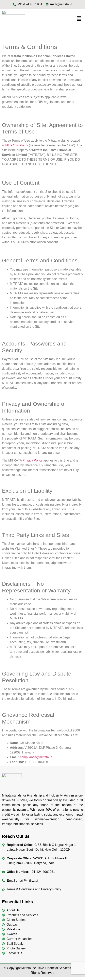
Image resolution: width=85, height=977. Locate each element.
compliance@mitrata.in (36, 757)
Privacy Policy (32, 460)
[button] (79, 18)
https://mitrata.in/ (16, 145)
